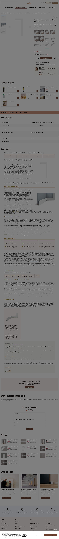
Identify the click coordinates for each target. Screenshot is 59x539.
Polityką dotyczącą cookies (23, 534)
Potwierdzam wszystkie (50, 535)
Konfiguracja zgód (37, 535)
